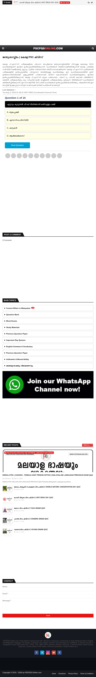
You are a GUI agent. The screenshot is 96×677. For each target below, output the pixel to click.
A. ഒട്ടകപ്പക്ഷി (13, 112)
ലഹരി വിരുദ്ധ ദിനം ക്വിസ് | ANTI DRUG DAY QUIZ (39, 2)
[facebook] (36, 653)
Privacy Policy (73, 673)
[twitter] (42, 653)
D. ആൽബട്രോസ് (15, 136)
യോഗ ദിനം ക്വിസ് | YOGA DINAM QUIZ (29, 508)
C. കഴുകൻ (12, 128)
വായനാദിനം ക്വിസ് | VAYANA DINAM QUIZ (31, 529)
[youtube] (54, 653)
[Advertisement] (48, 25)
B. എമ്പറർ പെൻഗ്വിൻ (17, 120)
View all (86, 445)
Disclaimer (62, 673)
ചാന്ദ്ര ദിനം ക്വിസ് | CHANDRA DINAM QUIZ (31, 519)
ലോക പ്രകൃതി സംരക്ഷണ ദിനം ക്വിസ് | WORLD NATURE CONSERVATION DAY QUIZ (47, 487)
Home (54, 673)
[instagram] (48, 653)
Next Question (17, 145)
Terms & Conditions (87, 673)
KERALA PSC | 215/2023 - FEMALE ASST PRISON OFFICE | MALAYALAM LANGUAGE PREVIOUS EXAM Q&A (47, 475)
